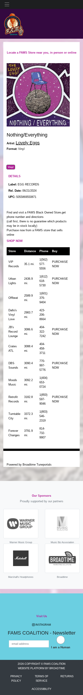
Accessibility (41, 689)
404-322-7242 (42, 331)
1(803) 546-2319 (43, 416)
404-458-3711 (42, 348)
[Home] (13, 23)
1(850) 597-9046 (43, 399)
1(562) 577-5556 (43, 264)
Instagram (43, 624)
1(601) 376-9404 (43, 298)
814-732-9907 (42, 433)
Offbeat (13, 297)
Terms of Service (41, 678)
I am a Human (60, 647)
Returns (66, 676)
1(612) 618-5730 (43, 281)
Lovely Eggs (28, 142)
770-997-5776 (42, 365)
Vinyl (11, 167)
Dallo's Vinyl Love (12, 315)
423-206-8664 (42, 315)
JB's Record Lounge (13, 331)
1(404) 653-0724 (43, 382)
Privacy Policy (16, 678)
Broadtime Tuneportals (37, 464)
